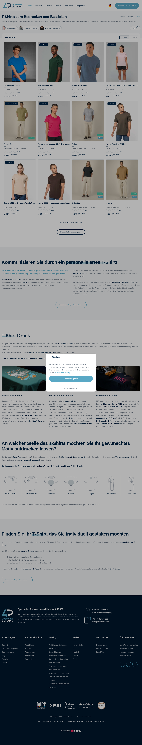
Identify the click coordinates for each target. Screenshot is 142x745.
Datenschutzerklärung (62, 372)
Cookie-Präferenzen (71, 388)
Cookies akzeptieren (71, 379)
